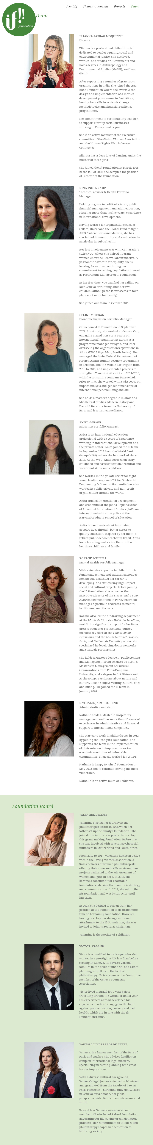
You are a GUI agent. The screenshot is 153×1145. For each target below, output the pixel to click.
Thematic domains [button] (95, 6)
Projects (119, 6)
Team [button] (134, 6)
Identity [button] (71, 6)
